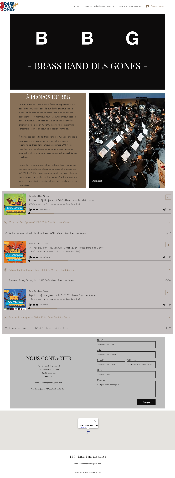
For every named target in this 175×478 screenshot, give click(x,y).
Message (101, 380)
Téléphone (131, 360)
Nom (99, 340)
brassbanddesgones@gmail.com (49, 382)
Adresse (100, 350)
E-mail (100, 360)
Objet (99, 370)
